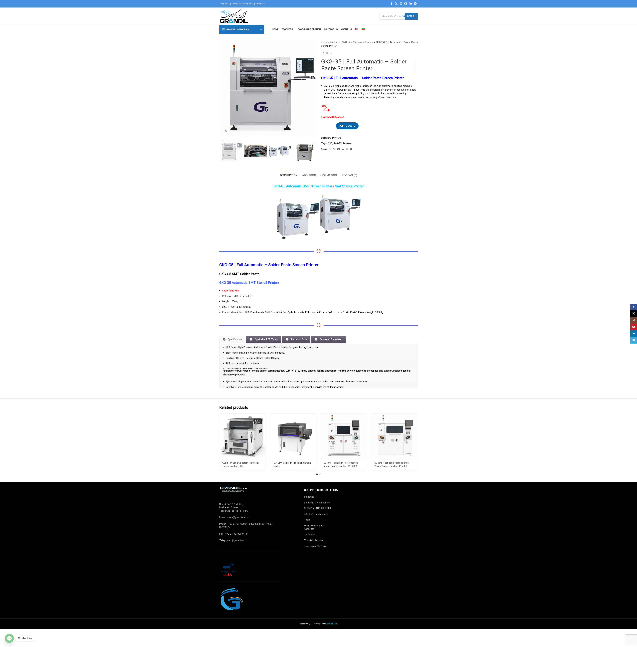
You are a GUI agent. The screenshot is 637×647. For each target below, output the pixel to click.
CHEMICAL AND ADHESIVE (318, 526)
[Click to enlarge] (226, 131)
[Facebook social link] (392, 3)
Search (411, 16)
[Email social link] (338, 149)
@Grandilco (235, 3)
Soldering (309, 515)
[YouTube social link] (405, 3)
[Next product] (331, 53)
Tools (307, 538)
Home (324, 42)
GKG (330, 143)
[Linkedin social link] (410, 3)
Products (335, 42)
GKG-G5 (338, 143)
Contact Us (310, 553)
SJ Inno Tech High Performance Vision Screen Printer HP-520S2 (341, 482)
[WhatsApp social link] (347, 149)
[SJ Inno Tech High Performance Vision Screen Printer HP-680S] (395, 455)
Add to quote (347, 126)
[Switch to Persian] (363, 29)
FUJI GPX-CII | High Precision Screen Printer (292, 482)
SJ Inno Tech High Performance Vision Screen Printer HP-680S (391, 482)
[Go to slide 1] (317, 492)
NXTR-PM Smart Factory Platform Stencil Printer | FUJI (240, 482)
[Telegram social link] (415, 3)
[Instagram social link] (401, 3)
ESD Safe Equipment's (316, 532)
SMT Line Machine (352, 42)
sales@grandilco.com (238, 535)
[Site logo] (234, 16)
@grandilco (238, 559)
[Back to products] (327, 53)
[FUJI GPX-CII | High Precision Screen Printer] (293, 455)
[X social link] (396, 3)
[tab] (288, 174)
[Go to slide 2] (320, 492)
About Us (309, 547)
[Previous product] (323, 53)
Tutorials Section (313, 559)
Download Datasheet (332, 117)
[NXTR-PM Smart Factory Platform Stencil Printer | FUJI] (242, 455)
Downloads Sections (315, 564)
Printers (369, 42)
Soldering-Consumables (317, 521)
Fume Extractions (313, 544)
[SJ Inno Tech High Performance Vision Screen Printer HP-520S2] (344, 455)
